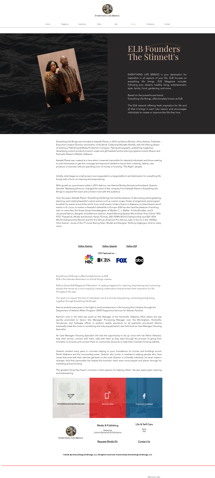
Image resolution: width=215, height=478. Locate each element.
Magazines (107, 430)
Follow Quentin (109, 246)
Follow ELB (131, 246)
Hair (144, 431)
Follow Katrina (85, 246)
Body (144, 429)
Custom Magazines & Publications (107, 432)
